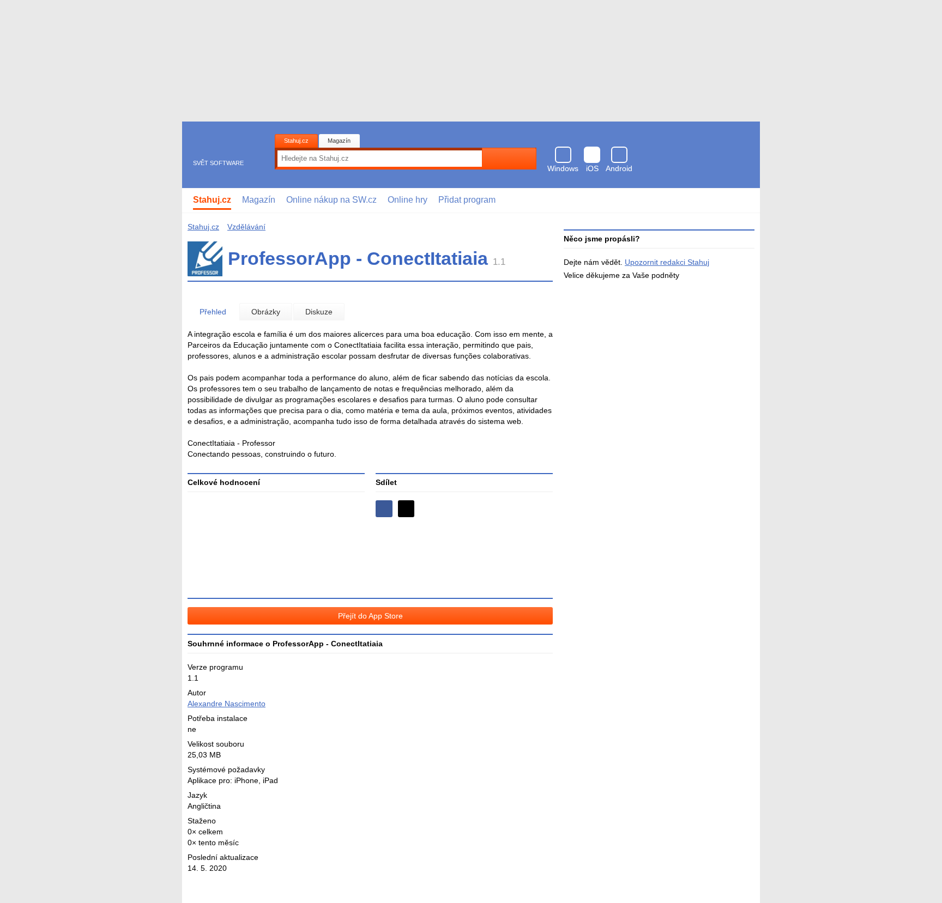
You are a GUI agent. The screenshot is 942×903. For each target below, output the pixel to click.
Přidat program (467, 199)
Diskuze (319, 311)
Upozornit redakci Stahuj (667, 262)
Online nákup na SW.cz (331, 199)
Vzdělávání (246, 226)
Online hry (407, 199)
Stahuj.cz (296, 140)
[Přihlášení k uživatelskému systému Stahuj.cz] (743, 201)
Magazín (339, 140)
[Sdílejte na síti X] (406, 508)
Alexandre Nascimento (226, 703)
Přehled (213, 311)
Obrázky (265, 311)
